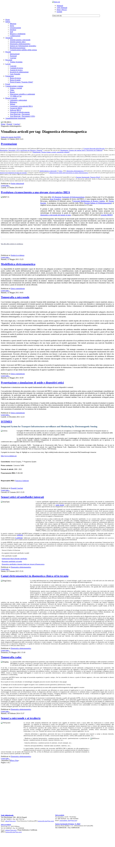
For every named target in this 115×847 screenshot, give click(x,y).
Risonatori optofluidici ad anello (12, 561)
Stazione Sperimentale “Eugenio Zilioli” (88, 177)
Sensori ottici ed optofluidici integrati (22, 497)
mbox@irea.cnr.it (10, 821)
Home (3, 124)
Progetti (9, 124)
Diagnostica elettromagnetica (21, 567)
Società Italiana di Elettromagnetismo (98, 203)
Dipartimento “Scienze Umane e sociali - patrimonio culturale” (51, 152)
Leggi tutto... (5, 185)
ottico (60, 171)
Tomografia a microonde (15, 297)
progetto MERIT (107, 215)
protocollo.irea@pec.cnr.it (46, 821)
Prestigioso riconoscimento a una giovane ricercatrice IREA (35, 192)
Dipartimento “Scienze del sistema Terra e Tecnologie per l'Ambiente (81, 150)
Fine (16, 760)
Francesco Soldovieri (22, 481)
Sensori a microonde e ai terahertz (21, 718)
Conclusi (16, 124)
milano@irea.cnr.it (10, 830)
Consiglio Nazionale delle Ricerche (94, 148)
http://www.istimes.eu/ (9, 456)
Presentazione (9, 143)
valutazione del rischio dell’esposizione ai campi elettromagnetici (68, 172)
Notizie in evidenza (17, 255)
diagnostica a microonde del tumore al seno (55, 215)
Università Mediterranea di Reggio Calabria (89, 201)
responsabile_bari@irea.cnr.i (68, 820)
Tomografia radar (11, 657)
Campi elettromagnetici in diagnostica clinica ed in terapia (34, 576)
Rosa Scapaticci (55, 199)
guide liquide (60, 505)
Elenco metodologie (18, 288)
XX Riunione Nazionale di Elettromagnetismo (68, 197)
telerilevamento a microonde (48, 171)
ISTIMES (6, 421)
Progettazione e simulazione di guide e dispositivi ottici (32, 382)
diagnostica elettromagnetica (75, 171)
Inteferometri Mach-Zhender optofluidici (14, 559)
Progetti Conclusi (17, 488)
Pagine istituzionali (17, 183)
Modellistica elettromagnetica (18, 264)
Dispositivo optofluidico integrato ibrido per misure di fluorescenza (23, 564)
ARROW (20, 535)
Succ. (13, 760)
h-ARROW (19, 538)
